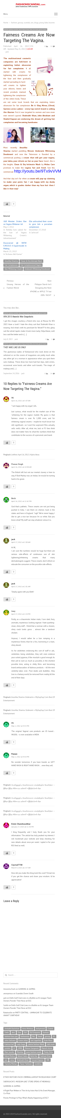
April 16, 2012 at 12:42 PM (21, 501)
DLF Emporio (35, 1032)
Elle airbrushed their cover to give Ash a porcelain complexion (40, 224)
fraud (40, 1036)
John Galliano (10, 1040)
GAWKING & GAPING (26, 989)
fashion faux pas (11, 1036)
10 (51, 46)
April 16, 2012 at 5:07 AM (20, 401)
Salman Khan (45, 1056)
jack (7, 52)
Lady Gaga (21, 1044)
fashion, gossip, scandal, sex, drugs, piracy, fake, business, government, (25, 29)
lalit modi (51, 1044)
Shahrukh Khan (23, 1060)
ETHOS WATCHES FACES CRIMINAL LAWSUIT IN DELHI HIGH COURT (29, 1077)
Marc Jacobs (9, 1052)
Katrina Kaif (9, 1044)
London (7, 1048)
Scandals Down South (24, 993)
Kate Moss (48, 1040)
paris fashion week (33, 1052)
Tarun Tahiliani (26, 1064)
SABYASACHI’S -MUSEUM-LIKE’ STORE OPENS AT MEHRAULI (26, 1081)
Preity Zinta (48, 1052)
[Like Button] (6, 204)
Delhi (7, 1032)
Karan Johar (23, 1040)
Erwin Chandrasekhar (20, 824)
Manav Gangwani (32, 1048)
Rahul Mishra (10, 1056)
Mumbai (20, 1052)
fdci (33, 1036)
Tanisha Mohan (11, 1064)
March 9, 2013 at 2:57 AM (20, 868)
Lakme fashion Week (36, 1044)
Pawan (14, 754)
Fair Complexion (11, 265)
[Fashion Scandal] (30, 5)
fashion (46, 1032)
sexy (12, 1060)
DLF (25, 1032)
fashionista (25, 1036)
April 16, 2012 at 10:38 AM (21, 467)
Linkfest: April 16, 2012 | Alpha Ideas (25, 454)
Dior (19, 1032)
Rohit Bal (33, 1056)
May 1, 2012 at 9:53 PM (20, 726)
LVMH (20, 1048)
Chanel (50, 1028)
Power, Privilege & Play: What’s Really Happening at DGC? (26, 1098)
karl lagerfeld (36, 1040)
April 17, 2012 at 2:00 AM (20, 542)
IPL (54, 1036)
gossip (47, 1036)
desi (13, 1032)
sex (6, 1060)
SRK (48, 1060)
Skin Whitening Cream (13, 269)
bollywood (40, 1028)
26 (51, 373)
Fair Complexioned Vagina (31, 265)
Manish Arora (47, 1048)
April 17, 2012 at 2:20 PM (20, 614)
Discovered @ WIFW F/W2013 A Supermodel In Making (15, 246)
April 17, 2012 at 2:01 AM (20, 586)
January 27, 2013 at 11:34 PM (22, 827)
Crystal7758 (16, 865)
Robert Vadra (23, 1056)
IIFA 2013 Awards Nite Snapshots (18, 316)
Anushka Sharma (11, 261)
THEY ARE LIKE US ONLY (14, 347)
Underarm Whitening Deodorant (37, 269)
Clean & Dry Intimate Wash (31, 261)
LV (14, 1048)
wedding (38, 1064)
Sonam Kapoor (37, 1060)
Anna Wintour (27, 1028)
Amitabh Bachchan (12, 1028)
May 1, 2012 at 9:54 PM (20, 757)
